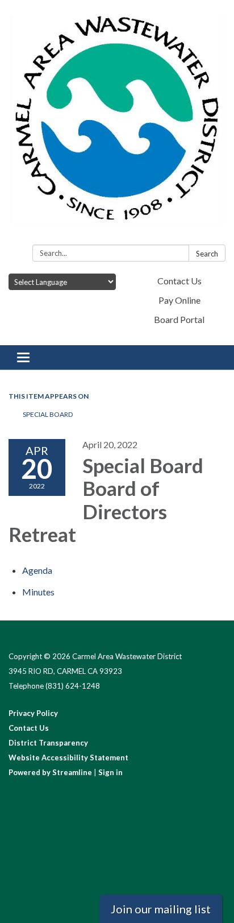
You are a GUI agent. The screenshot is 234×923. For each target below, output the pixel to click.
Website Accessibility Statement (68, 757)
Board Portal (179, 319)
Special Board (48, 414)
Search (207, 253)
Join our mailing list (161, 909)
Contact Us (179, 280)
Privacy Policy (33, 713)
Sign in (110, 772)
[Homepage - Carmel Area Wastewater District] (117, 124)
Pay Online (179, 300)
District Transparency (48, 742)
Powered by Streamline (50, 772)
